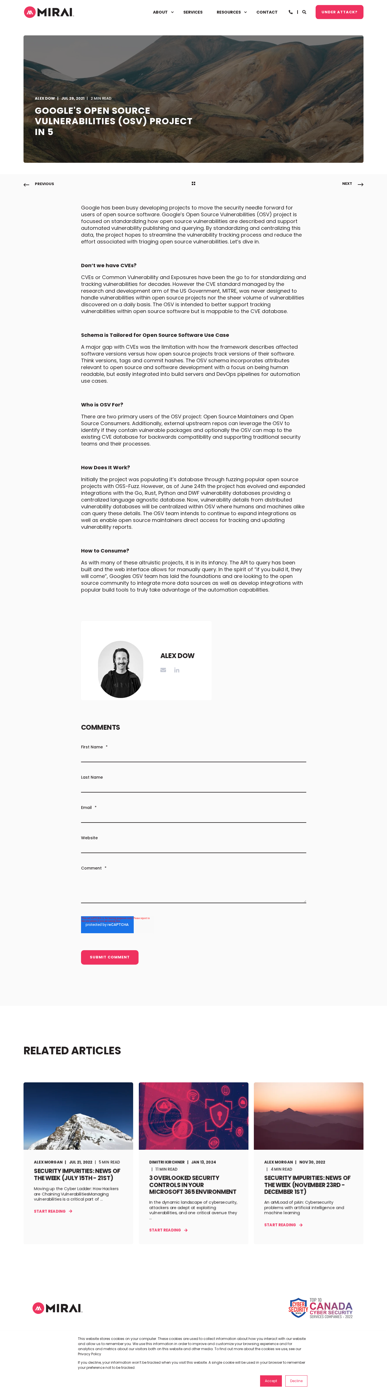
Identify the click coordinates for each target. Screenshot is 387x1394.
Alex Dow (45, 98)
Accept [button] (271, 1380)
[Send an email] (165, 670)
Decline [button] (296, 1380)
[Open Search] (304, 11)
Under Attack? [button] (340, 11)
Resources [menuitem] (229, 12)
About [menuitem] (160, 12)
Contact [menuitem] (267, 12)
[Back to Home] (49, 12)
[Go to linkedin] (175, 670)
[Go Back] (193, 184)
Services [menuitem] (193, 12)
